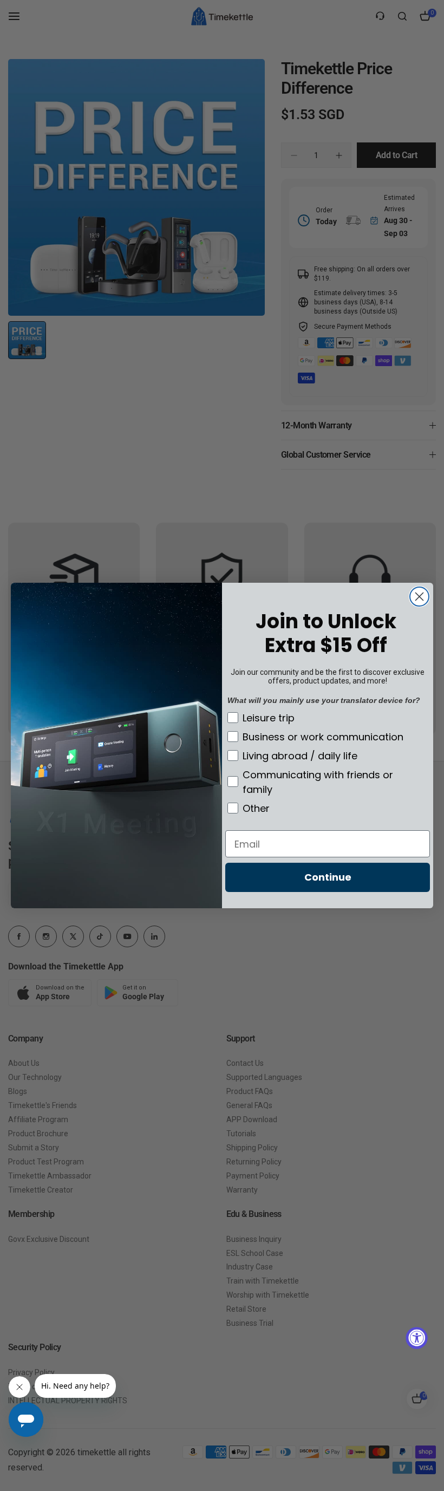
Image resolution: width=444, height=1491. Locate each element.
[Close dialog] (419, 596)
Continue (327, 877)
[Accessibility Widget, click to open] (417, 1338)
